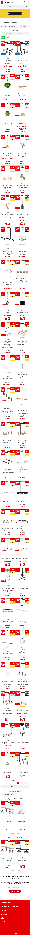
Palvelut (3, 922)
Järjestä (6, 33)
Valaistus (8, 19)
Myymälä (3, 910)
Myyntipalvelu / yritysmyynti (9, 906)
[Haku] (27, 6)
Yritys (3, 918)
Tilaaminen (4, 914)
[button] (2, 6)
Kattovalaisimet (15, 19)
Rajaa (21, 33)
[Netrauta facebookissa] (13, 929)
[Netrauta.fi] (7, 2)
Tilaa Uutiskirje (15, 891)
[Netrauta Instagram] (17, 929)
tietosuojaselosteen (19, 896)
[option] (7, 243)
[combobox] (16, 6)
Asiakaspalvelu (5, 902)
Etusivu (2, 19)
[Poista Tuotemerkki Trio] (4, 37)
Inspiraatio (4, 926)
